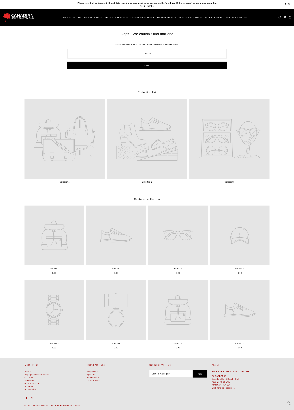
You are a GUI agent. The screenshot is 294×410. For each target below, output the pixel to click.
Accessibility (30, 389)
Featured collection (147, 199)
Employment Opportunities (36, 375)
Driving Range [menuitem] (93, 17)
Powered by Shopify (70, 405)
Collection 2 (147, 182)
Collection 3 (229, 182)
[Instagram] (289, 5)
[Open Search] (280, 17)
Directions (29, 380)
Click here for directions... (223, 388)
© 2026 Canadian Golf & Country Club (42, 405)
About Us (28, 386)
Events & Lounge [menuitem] (189, 17)
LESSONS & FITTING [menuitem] (141, 17)
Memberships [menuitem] (165, 17)
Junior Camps (93, 380)
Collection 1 (65, 182)
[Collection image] (64, 139)
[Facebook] (285, 5)
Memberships (93, 377)
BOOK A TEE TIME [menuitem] (72, 17)
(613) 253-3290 (31, 383)
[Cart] (290, 17)
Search (27, 371)
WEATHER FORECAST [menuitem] (237, 17)
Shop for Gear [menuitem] (214, 17)
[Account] (285, 17)
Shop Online (92, 371)
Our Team (28, 377)
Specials (91, 375)
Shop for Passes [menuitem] (115, 17)
